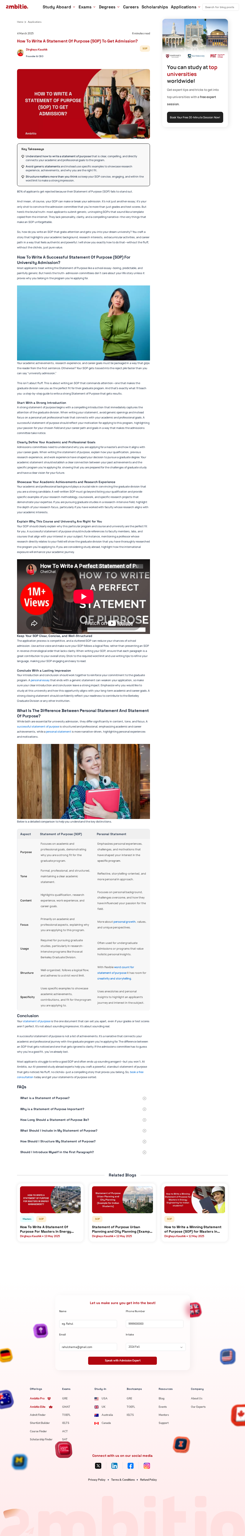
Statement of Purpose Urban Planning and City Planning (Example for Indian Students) (122, 1229)
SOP (145, 48)
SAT (65, 1439)
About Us (196, 1398)
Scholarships (155, 7)
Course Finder (38, 1431)
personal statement (58, 731)
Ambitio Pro (37, 1398)
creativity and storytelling (114, 978)
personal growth (124, 922)
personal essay (40, 680)
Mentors (164, 1415)
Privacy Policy (96, 1480)
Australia (107, 1415)
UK (103, 1407)
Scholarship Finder (41, 1439)
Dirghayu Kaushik (37, 49)
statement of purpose (36, 1021)
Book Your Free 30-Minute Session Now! (195, 117)
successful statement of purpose (38, 726)
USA (105, 1398)
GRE (65, 1398)
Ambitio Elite (37, 1407)
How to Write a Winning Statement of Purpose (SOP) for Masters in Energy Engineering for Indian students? (192, 1229)
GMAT (66, 1407)
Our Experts (198, 1407)
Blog (161, 1398)
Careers (131, 7)
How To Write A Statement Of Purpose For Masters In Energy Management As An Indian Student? (49, 1229)
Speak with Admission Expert (122, 1360)
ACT (65, 1431)
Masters (27, 1219)
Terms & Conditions (123, 1480)
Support (164, 1423)
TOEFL (66, 1415)
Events (163, 1407)
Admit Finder (38, 1415)
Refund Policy (148, 1480)
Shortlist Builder (40, 1423)
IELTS (65, 1423)
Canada (106, 1423)
